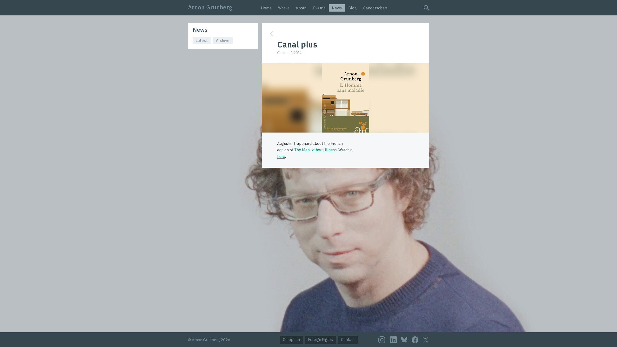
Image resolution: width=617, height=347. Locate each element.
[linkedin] (393, 340)
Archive (222, 40)
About (301, 8)
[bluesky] (404, 339)
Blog (352, 8)
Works (284, 8)
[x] (426, 339)
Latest (202, 40)
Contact (348, 339)
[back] (342, 33)
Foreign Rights (320, 339)
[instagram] (382, 340)
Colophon (291, 339)
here (281, 156)
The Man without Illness (315, 149)
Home (266, 8)
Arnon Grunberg (210, 7)
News (337, 8)
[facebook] (415, 340)
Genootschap (375, 8)
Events (319, 8)
